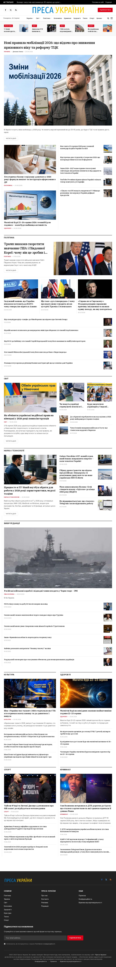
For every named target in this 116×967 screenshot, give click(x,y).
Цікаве (99, 18)
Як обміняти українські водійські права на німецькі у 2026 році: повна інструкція (28, 417)
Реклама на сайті (98, 2)
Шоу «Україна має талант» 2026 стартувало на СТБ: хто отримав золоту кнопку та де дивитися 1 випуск (30, 713)
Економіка (58, 18)
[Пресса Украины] (58, 10)
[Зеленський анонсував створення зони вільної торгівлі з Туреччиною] (108, 629)
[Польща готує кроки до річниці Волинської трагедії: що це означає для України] (108, 365)
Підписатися (105, 10)
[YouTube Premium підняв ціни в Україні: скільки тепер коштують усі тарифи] (108, 182)
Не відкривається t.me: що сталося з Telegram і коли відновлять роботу (76, 502)
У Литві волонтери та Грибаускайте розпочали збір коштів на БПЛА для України (10, 30)
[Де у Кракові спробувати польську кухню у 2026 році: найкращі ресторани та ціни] (63, 419)
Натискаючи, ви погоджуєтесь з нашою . (30, 944)
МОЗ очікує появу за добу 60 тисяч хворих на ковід (25, 604)
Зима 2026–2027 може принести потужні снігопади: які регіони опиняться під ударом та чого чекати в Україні (80, 170)
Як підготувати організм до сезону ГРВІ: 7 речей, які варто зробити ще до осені (85, 732)
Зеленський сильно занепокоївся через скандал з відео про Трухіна (33, 615)
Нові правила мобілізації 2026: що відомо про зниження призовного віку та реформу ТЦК (49, 45)
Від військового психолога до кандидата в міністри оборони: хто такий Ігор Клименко (41, 330)
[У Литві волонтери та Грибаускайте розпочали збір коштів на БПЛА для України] (23, 28)
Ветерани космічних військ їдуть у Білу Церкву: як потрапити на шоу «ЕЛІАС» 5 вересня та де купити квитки (29, 735)
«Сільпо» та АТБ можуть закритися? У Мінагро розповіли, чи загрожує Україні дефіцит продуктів (80, 193)
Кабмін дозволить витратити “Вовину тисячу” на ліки (27, 648)
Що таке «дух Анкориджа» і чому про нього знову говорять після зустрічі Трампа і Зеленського (58, 304)
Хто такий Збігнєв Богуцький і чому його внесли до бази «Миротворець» (35, 352)
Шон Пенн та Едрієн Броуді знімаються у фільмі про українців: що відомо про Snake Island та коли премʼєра (27, 755)
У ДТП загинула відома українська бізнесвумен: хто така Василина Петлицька (84, 830)
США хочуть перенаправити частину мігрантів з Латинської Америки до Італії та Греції (66, 30)
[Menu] (112, 18)
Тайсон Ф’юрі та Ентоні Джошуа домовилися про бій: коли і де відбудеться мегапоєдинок (28, 807)
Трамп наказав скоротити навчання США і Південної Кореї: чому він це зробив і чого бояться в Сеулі (24, 248)
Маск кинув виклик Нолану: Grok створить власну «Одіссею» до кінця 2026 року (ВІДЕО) (76, 489)
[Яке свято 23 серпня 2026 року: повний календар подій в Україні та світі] (108, 149)
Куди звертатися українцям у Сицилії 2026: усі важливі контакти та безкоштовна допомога (98, 405)
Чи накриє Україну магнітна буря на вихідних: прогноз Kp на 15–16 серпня (85, 753)
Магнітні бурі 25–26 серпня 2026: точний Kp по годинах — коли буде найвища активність (27, 223)
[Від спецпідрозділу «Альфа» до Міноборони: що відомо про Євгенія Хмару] (108, 322)
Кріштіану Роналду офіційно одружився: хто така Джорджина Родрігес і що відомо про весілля (25, 827)
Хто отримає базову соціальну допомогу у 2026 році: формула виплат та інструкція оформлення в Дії (30, 179)
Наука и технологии (11, 497)
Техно (85, 18)
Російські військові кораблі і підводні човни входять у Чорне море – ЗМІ (41, 591)
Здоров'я (7, 228)
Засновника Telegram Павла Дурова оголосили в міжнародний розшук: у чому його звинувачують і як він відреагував (84, 850)
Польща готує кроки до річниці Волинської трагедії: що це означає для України (38, 363)
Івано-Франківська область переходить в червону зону (28, 637)
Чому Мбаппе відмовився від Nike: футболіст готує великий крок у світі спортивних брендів (29, 838)
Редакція (108, 2)
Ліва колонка (9, 594)
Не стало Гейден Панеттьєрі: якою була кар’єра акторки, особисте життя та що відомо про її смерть (28, 745)
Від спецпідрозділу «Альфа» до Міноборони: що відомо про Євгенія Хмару (35, 319)
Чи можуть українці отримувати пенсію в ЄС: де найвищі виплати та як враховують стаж (71, 405)
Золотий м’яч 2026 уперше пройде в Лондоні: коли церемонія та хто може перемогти (26, 848)
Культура (7, 719)
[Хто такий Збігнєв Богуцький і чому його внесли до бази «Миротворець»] (108, 354)
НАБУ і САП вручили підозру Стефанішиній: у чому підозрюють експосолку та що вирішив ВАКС (82, 840)
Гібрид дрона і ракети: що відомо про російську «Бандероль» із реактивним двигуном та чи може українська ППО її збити (75, 474)
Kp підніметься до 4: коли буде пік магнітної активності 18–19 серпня (85, 743)
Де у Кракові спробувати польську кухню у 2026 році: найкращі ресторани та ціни (90, 418)
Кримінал (67, 18)
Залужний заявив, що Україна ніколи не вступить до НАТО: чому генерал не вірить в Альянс (20, 304)
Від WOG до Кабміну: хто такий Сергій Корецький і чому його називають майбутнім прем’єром (44, 341)
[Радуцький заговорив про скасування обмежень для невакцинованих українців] (108, 662)
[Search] (108, 18)
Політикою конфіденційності (45, 944)
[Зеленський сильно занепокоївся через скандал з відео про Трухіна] (108, 617)
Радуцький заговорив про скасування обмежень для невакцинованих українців (39, 659)
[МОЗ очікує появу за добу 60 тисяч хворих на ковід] (108, 606)
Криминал (64, 814)
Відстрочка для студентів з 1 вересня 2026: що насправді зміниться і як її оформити (80, 158)
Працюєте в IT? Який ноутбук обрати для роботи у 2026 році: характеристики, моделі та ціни (29, 490)
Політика (46, 18)
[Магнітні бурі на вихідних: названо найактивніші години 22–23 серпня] (86, 693)
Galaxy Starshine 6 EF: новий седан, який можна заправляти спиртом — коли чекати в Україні (76, 458)
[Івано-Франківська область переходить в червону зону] (108, 640)
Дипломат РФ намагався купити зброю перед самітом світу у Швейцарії (38, 30)
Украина (7, 51)
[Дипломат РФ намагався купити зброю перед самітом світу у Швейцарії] (51, 28)
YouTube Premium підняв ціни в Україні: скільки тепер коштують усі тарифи (80, 181)
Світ (37, 18)
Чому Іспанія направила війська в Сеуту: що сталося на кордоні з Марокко (89, 429)
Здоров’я (77, 18)
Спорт (92, 18)
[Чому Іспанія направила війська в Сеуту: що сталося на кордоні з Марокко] (63, 430)
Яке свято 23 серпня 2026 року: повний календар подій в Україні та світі (77, 147)
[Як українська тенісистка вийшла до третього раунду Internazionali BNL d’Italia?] (107, 28)
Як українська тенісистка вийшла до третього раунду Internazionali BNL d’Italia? (93, 30)
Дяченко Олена (18, 51)
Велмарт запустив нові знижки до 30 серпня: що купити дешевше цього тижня (39, 2)
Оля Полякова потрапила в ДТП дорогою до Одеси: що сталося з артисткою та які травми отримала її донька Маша (85, 808)
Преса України (100, 955)
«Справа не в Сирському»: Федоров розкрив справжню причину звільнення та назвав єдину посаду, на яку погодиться (95, 305)
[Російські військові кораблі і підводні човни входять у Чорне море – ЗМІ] (58, 557)
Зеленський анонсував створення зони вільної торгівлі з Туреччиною (34, 626)
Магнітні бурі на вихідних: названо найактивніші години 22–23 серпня (85, 712)
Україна (29, 18)
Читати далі (11, 138)
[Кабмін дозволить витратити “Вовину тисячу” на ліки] (108, 651)
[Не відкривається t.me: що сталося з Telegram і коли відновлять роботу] (105, 505)
